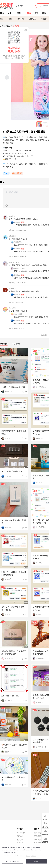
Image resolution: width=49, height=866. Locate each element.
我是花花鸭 (12, 236)
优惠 (9, 13)
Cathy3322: (18, 314)
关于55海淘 (21, 833)
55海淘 (7, 6)
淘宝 (7, 173)
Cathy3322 (12, 308)
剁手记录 (32, 19)
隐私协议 (20, 836)
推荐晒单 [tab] (4, 343)
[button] (20, 6)
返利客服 (37, 840)
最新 (10, 19)
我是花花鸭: (18, 242)
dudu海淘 (12, 216)
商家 (19, 13)
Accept (36, 861)
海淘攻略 (20, 19)
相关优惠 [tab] (16, 343)
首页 (1, 26)
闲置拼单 (44, 19)
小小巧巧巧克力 (14, 262)
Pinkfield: (17, 222)
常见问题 (37, 833)
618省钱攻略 (18, 173)
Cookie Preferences (12, 861)
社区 (1, 19)
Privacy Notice (31, 856)
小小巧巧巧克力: (19, 268)
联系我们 (37, 836)
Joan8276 (12, 288)
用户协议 (20, 840)
